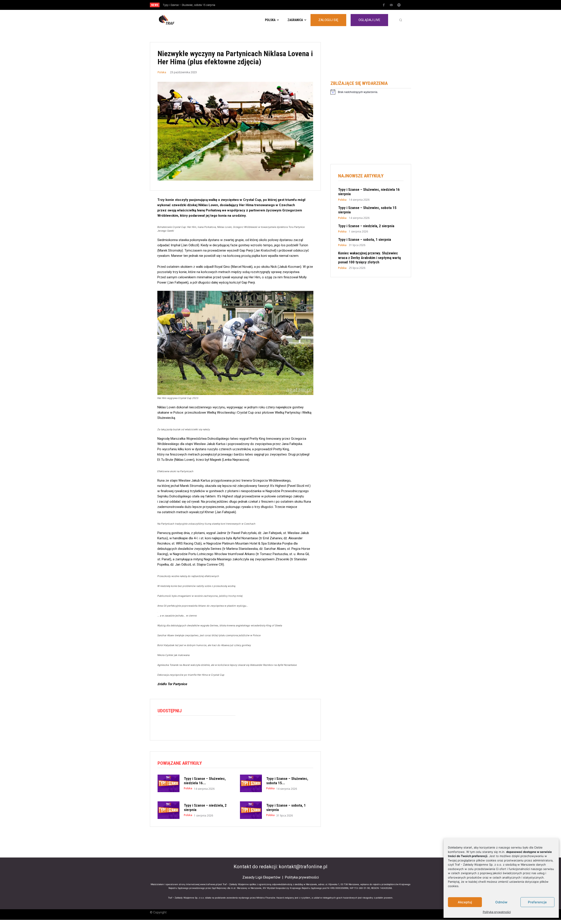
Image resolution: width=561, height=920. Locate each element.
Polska (162, 72)
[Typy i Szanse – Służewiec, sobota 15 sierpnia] (251, 783)
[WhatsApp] (182, 726)
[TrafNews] (179, 20)
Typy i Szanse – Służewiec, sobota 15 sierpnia (189, 5)
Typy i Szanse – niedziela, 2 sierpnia (366, 226)
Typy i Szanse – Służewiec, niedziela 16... (205, 780)
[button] (400, 20)
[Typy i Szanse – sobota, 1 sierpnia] (251, 810)
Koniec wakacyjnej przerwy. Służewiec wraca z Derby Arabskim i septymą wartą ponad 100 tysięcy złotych (369, 257)
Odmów (501, 902)
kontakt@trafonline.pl (303, 866)
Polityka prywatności (497, 912)
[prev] (288, 5)
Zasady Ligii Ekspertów (261, 877)
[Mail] (391, 5)
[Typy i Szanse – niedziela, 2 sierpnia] (168, 810)
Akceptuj (465, 902)
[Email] (192, 726)
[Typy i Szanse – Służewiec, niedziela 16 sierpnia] (168, 783)
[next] (295, 5)
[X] (172, 726)
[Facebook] (383, 5)
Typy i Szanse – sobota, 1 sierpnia (364, 239)
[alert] (370, 92)
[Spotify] (399, 5)
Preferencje (537, 902)
